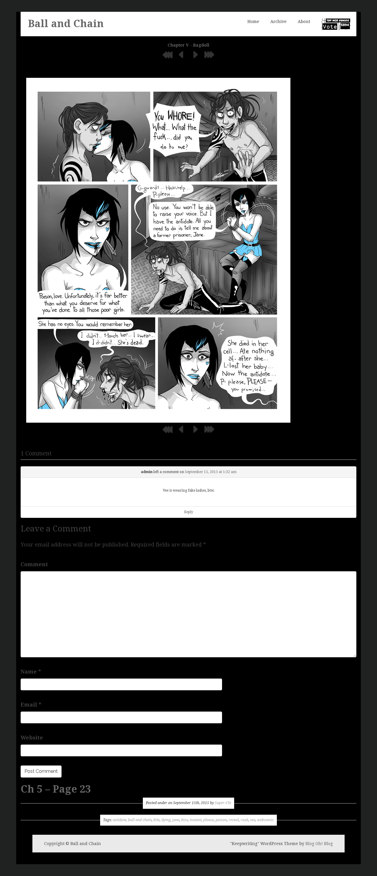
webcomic (265, 820)
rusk (244, 820)
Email (31, 705)
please (208, 820)
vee (252, 820)
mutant (195, 820)
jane (175, 820)
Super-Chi (223, 803)
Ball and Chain (66, 23)
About (304, 21)
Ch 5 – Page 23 (56, 789)
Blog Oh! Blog (319, 843)
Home (253, 21)
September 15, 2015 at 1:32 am (211, 472)
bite (156, 820)
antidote (119, 820)
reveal (234, 820)
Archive (278, 21)
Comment (34, 564)
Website (32, 738)
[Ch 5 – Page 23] (158, 250)
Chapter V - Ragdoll (188, 45)
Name (31, 671)
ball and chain (140, 820)
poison (221, 820)
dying (166, 820)
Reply (188, 512)
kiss (184, 820)
